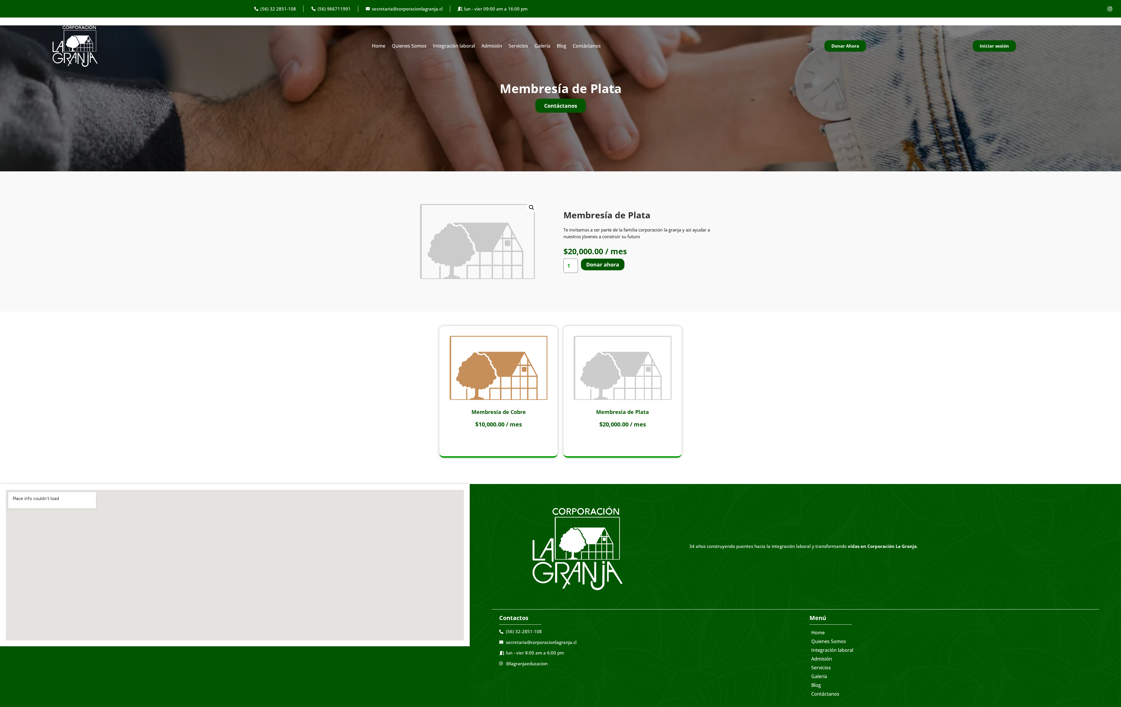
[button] (531, 207)
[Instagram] (1110, 9)
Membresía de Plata (622, 411)
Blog (561, 46)
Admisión (491, 46)
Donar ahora (602, 264)
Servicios (518, 46)
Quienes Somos (409, 46)
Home (378, 46)
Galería (542, 46)
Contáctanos (587, 46)
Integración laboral (454, 46)
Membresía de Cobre (498, 411)
